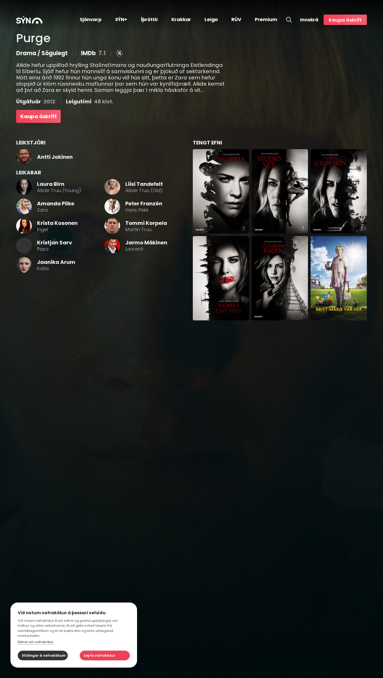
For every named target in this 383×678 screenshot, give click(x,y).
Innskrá (309, 20)
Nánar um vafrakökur (35, 641)
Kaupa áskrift (345, 20)
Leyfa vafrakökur (99, 655)
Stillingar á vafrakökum (44, 655)
